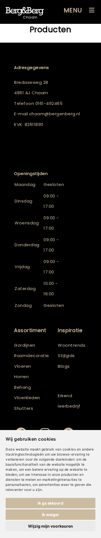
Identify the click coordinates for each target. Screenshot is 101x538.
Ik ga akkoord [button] (50, 503)
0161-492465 (49, 103)
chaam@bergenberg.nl (54, 114)
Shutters (23, 408)
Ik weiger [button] (50, 514)
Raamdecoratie (31, 355)
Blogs (64, 366)
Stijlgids (66, 355)
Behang (22, 387)
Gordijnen (24, 345)
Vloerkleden (27, 398)
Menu (73, 10)
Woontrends (71, 345)
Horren (21, 377)
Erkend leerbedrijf (69, 401)
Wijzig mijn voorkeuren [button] (50, 526)
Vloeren (22, 366)
